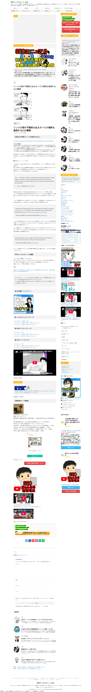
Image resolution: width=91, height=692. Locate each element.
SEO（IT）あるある (65, 206)
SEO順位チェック (65, 367)
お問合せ (26, 8)
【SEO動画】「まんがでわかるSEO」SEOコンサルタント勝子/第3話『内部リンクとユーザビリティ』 (70, 280)
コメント (18, 563)
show (18, 123)
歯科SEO (63, 216)
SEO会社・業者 (69, 10)
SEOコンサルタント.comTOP (18, 678)
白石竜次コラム (47, 10)
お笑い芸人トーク (58, 8)
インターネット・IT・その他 (67, 209)
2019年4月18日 (30, 186)
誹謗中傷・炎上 (37, 10)
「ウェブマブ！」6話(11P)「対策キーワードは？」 (25, 324)
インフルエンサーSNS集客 (66, 211)
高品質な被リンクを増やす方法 (28, 649)
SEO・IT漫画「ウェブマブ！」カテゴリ (71, 398)
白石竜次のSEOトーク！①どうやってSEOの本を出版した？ (27, 506)
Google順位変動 (64, 190)
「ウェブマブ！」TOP (19, 332)
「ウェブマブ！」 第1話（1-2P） (21, 321)
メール (17, 585)
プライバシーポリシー (66, 348)
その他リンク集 (64, 340)
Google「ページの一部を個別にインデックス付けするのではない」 (37, 619)
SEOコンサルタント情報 (66, 195)
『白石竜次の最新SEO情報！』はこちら (35, 463)
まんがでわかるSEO (65, 208)
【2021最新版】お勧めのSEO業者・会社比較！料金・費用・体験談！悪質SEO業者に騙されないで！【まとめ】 (71, 179)
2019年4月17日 (43, 215)
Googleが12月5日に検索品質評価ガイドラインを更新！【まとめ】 (37, 629)
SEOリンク (63, 198)
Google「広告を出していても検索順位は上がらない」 (29, 668)
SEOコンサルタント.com (19, 2)
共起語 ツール (65, 370)
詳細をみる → (35, 456)
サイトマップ (64, 345)
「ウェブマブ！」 (65, 409)
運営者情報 (63, 359)
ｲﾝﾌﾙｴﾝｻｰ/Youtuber (69, 8)
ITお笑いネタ (63, 192)
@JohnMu (30, 212)
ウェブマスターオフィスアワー (67, 213)
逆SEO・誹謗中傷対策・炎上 (67, 221)
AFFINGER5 (60, 689)
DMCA (62, 189)
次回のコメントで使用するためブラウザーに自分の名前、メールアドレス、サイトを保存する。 (35, 599)
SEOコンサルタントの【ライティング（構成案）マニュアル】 (73, 64)
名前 (17, 580)
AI (61, 187)
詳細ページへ (71, 447)
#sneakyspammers (19, 210)
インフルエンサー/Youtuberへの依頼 (69, 343)
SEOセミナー (63, 197)
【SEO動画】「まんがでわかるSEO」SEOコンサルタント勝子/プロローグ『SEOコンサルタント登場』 (70, 304)
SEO (37, 8)
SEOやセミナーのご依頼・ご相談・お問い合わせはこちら (71, 23)
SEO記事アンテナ (65, 334)
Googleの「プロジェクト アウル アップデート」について (35, 638)
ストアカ (31, 434)
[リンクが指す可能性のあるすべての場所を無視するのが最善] (40, 540)
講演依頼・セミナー (15, 10)
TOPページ (15, 8)
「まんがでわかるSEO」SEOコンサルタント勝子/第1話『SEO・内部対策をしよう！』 (70, 319)
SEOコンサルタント (26, 10)
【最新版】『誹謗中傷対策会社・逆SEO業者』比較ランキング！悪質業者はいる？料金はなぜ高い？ (74, 119)
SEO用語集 (63, 205)
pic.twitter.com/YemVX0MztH (40, 212)
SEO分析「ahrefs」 (66, 365)
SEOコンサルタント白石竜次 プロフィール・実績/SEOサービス (36, 678)
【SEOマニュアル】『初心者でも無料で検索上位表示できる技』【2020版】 (31, 69)
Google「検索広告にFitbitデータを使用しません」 (33, 659)
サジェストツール (65, 372)
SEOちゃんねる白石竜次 (70, 491)
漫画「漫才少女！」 (65, 217)
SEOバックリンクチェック (67, 369)
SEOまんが (47, 8)
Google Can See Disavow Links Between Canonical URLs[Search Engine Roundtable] (33, 141)
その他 (58, 10)
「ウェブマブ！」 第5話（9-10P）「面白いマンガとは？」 (27, 322)
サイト (17, 591)
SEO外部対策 (63, 203)
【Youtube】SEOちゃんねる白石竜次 (22, 504)
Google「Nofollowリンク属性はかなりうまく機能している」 (31, 667)
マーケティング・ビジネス (66, 214)
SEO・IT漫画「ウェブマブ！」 (67, 200)
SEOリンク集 (64, 331)
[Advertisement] (35, 30)
